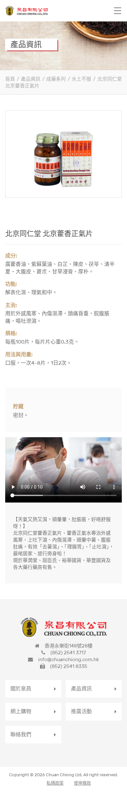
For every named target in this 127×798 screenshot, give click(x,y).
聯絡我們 (20, 734)
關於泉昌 (20, 689)
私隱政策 (55, 783)
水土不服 (81, 79)
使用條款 (82, 783)
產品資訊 (30, 79)
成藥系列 (56, 79)
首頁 (10, 79)
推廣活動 (81, 711)
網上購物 (20, 711)
